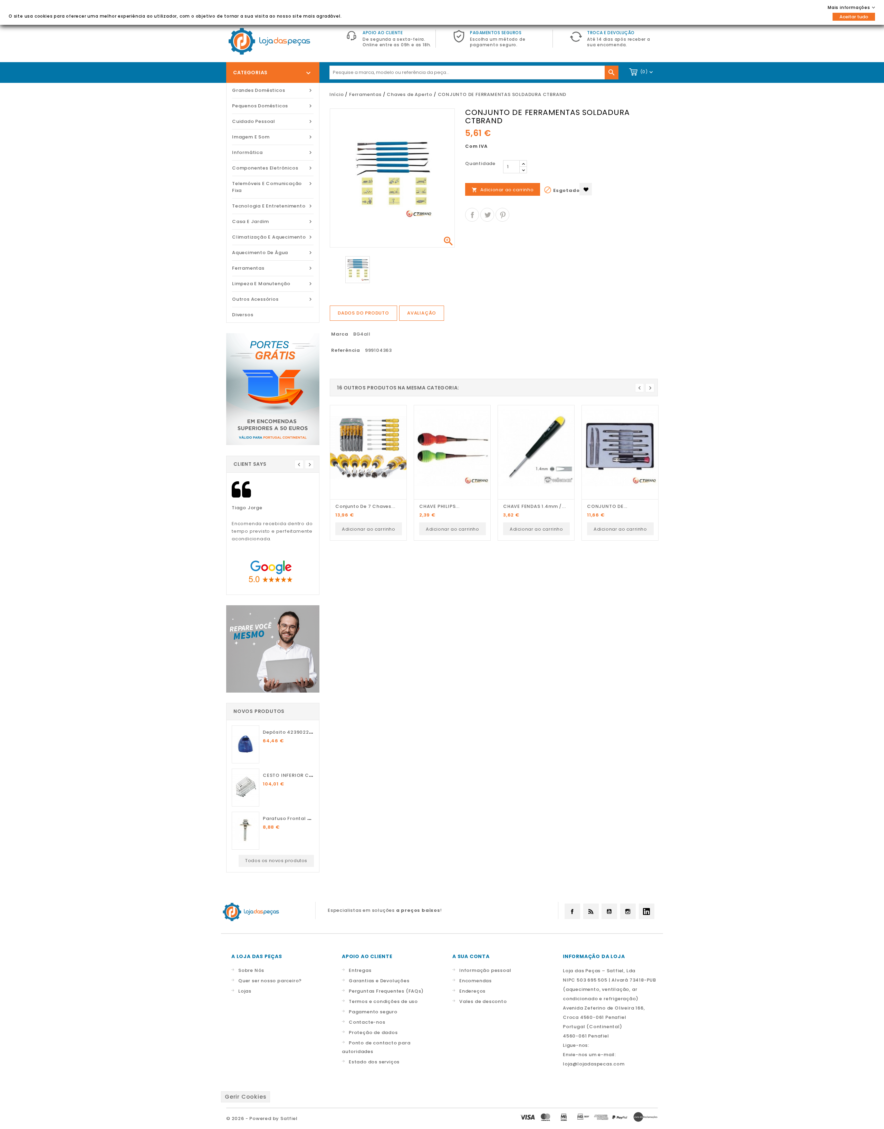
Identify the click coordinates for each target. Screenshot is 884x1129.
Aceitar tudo (853, 16)
